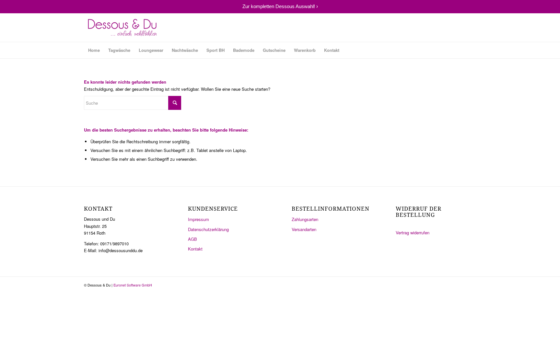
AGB (192, 239)
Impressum (198, 219)
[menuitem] (94, 50)
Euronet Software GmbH (132, 284)
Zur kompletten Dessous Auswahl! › (280, 6)
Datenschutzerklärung (208, 229)
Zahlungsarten (305, 219)
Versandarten (304, 229)
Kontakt (195, 249)
